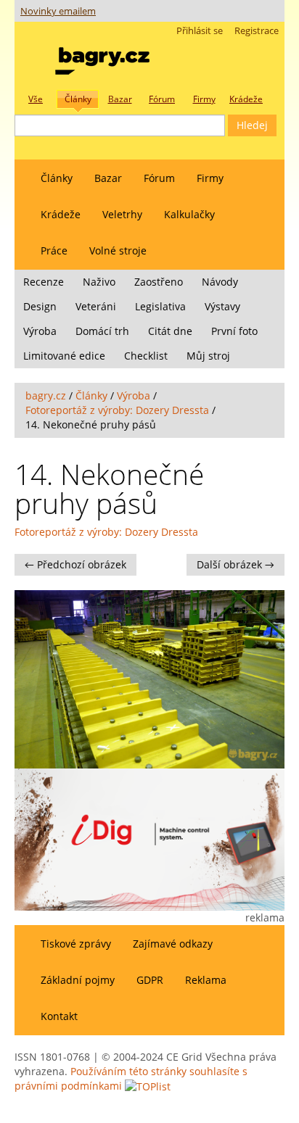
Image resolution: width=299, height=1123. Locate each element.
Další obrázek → (235, 564)
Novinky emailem (58, 11)
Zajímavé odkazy (173, 943)
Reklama (205, 980)
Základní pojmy (78, 980)
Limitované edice (64, 355)
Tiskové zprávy (76, 943)
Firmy (210, 178)
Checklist (146, 355)
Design (40, 306)
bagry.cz (45, 395)
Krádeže (61, 214)
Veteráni (95, 306)
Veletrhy (122, 214)
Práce (54, 250)
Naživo (99, 282)
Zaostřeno (158, 282)
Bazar (108, 178)
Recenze (43, 282)
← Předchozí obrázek (75, 564)
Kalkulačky (189, 214)
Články (57, 178)
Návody (220, 282)
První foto (234, 331)
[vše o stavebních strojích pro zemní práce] (102, 58)
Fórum (159, 178)
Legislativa (160, 306)
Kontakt (59, 1016)
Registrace (256, 31)
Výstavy (222, 306)
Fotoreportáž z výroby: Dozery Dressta (117, 410)
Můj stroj (208, 355)
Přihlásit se (199, 31)
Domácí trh (102, 331)
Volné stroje (118, 250)
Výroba (40, 331)
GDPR (149, 980)
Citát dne (170, 331)
